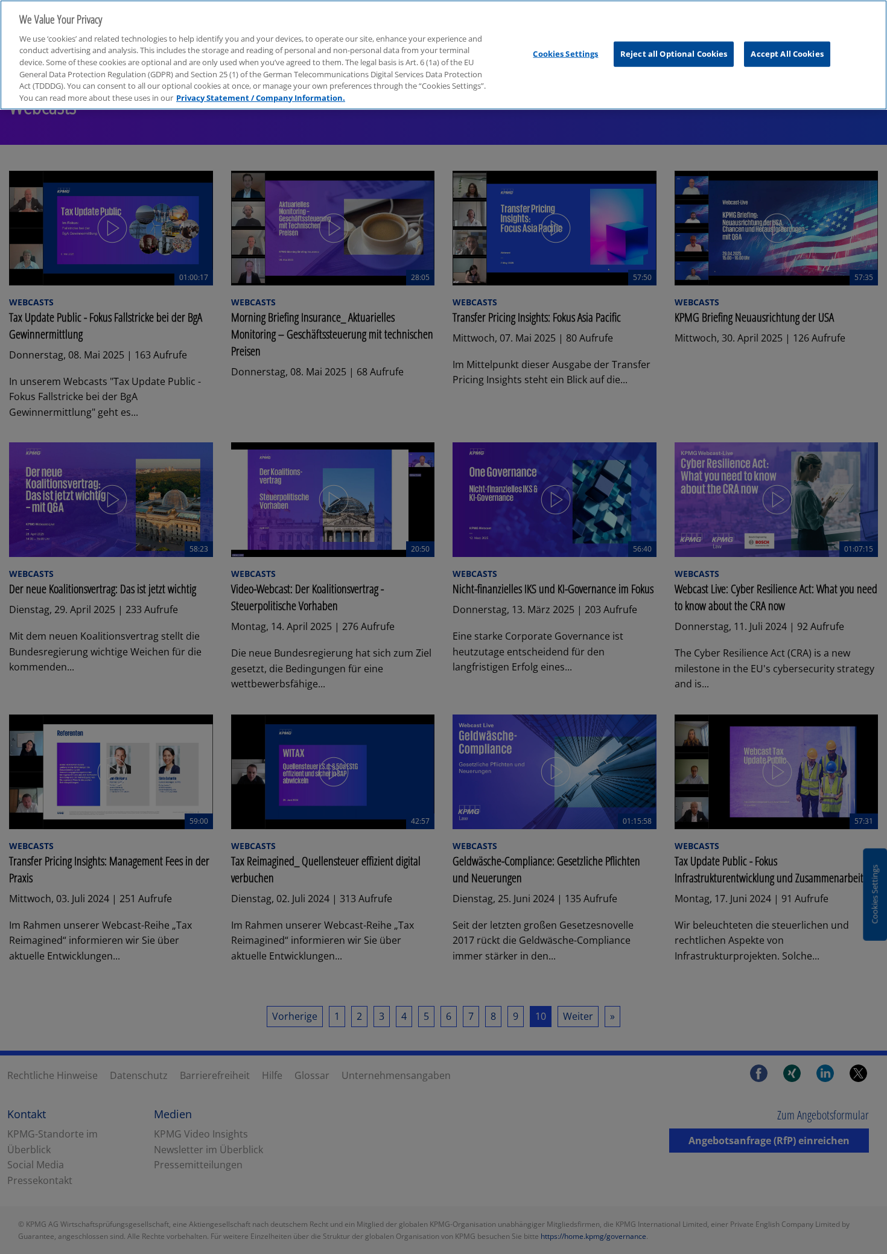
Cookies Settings (565, 53)
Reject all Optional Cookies (674, 53)
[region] (443, 55)
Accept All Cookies (787, 53)
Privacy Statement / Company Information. (260, 97)
